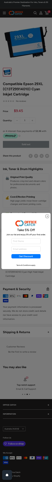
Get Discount (26, 256)
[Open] (7, 475)
